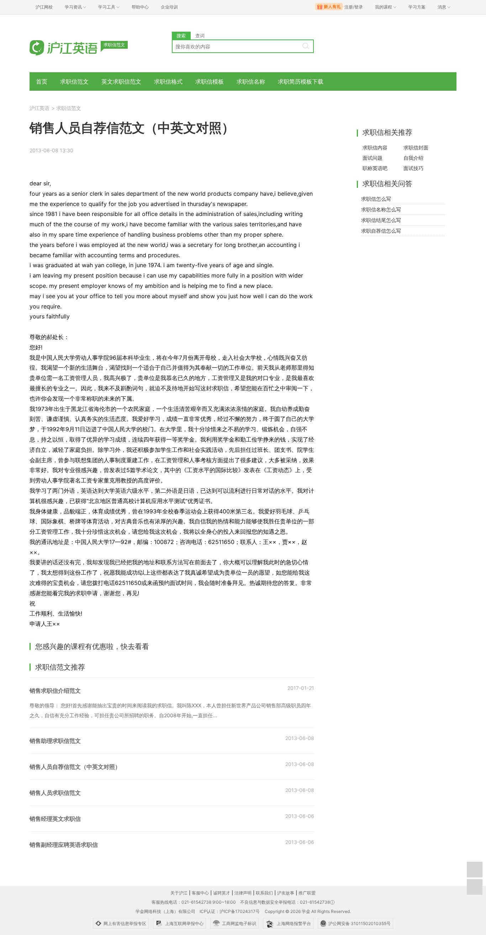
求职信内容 (375, 147)
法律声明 (243, 893)
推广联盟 (307, 893)
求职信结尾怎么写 (381, 220)
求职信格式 (168, 81)
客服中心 (200, 893)
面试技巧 (413, 168)
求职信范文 (74, 81)
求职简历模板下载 (300, 81)
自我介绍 (413, 158)
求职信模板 (209, 81)
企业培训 (169, 7)
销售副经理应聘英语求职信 (64, 844)
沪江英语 (39, 108)
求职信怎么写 (376, 199)
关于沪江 (178, 893)
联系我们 (264, 893)
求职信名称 (251, 81)
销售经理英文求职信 (55, 818)
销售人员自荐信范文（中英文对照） (75, 766)
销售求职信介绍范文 (55, 690)
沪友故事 (285, 893)
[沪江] (74, 47)
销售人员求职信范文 (55, 792)
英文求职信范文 (121, 81)
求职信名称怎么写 (381, 209)
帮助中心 (140, 7)
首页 (41, 81)
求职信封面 (415, 147)
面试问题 (372, 158)
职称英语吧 (375, 168)
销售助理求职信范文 (55, 740)
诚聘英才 (221, 893)
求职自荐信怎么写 (381, 231)
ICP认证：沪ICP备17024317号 (230, 911)
